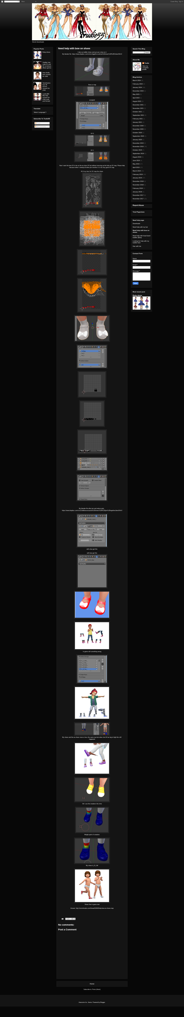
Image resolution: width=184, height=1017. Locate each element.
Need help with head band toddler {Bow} (141, 236)
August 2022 (137, 101)
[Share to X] (70, 919)
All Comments (41, 126)
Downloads (136, 223)
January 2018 (137, 192)
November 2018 (138, 185)
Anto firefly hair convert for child (46, 74)
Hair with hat (137, 246)
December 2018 (138, 181)
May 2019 (136, 164)
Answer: (72, 908)
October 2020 (137, 132)
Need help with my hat (140, 227)
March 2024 (137, 80)
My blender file (66, 54)
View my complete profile (145, 67)
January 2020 (137, 139)
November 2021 (138, 108)
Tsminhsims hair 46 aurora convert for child (46, 86)
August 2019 (137, 157)
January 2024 (137, 87)
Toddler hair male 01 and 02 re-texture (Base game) (46, 65)
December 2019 (138, 143)
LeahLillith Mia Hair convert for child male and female (46, 97)
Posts (38, 123)
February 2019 (138, 174)
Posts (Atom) (96, 989)
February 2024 (138, 84)
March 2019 (137, 171)
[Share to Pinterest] (74, 919)
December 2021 (138, 105)
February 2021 (138, 119)
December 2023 (138, 91)
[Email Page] (62, 919)
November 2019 (138, 146)
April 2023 (136, 98)
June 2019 (136, 160)
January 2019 (137, 178)
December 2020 (138, 126)
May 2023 (136, 94)
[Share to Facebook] (72, 919)
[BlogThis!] (68, 919)
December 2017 (138, 195)
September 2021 (138, 115)
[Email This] (66, 919)
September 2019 (138, 153)
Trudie (146, 63)
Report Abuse (138, 205)
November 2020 (138, 129)
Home (92, 984)
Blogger (102, 1002)
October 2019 (137, 150)
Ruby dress (46, 52)
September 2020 (138, 136)
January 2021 (137, 122)
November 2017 (138, 199)
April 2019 (136, 167)
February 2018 (138, 188)
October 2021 (137, 112)
